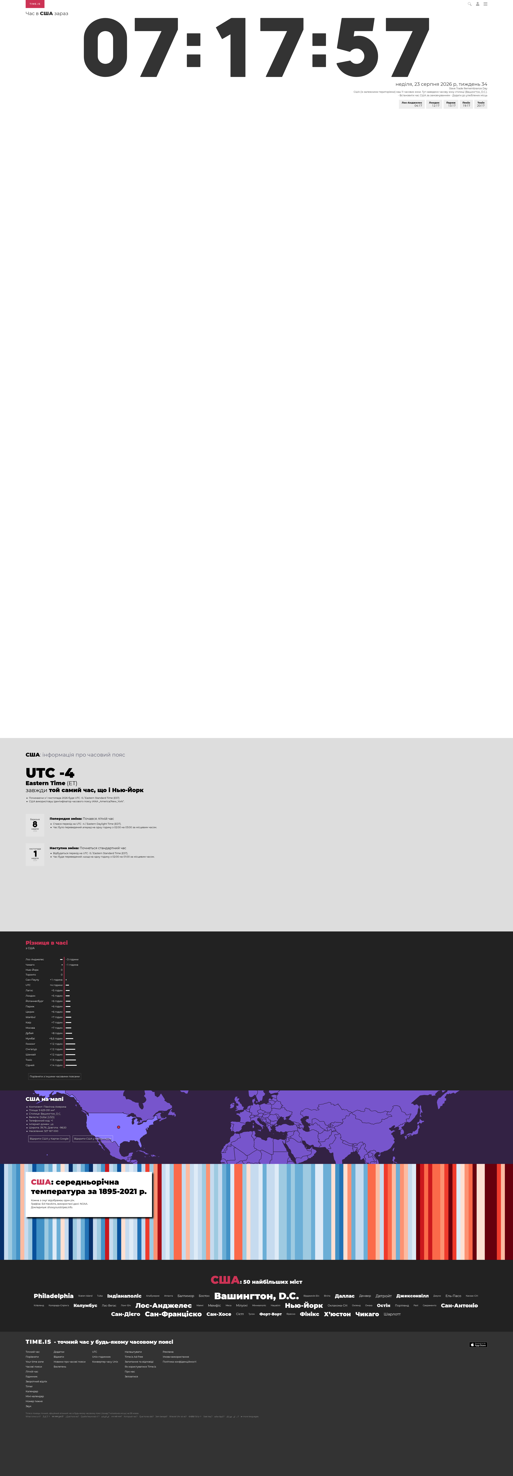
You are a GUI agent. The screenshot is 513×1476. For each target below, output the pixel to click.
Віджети (59, 1356)
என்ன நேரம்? (219, 1416)
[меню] (485, 4)
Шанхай (31, 1054)
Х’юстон (337, 1314)
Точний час (33, 1351)
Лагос (29, 990)
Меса (228, 1305)
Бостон (204, 1296)
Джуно (437, 1296)
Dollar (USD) (47, 1117)
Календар (32, 1391)
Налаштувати (133, 1351)
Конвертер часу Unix (105, 1361)
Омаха (368, 1305)
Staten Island (85, 1296)
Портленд (402, 1305)
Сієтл (240, 1314)
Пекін (466, 104)
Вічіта (327, 1296)
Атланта (168, 1296)
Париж (451, 104)
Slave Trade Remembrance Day (468, 88)
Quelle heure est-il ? (90, 1416)
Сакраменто (429, 1305)
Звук (28, 1406)
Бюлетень (60, 1366)
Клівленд (39, 1305)
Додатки (59, 1351)
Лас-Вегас (109, 1305)
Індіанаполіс (124, 1296)
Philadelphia (54, 1296)
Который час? (130, 1416)
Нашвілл (275, 1305)
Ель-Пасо (453, 1296)
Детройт (384, 1296)
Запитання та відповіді (139, 1361)
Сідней (30, 1065)
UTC (28, 985)
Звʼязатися (131, 1376)
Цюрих (30, 1011)
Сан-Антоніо (459, 1305)
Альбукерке (153, 1296)
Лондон (434, 104)
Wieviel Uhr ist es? (178, 1416)
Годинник (31, 1376)
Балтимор (186, 1296)
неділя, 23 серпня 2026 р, (441, 84)
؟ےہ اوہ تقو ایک (232, 1416)
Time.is (35, 4)
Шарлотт (392, 1314)
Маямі (200, 1305)
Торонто (31, 974)
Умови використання (176, 1356)
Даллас (345, 1296)
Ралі (416, 1305)
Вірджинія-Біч (311, 1296)
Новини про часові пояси (70, 1361)
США (225, 1280)
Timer (29, 1386)
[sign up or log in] (477, 5)
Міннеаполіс (259, 1305)
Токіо (481, 104)
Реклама (168, 1351)
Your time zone (35, 1361)
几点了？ (46, 1416)
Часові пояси (34, 1366)
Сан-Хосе (219, 1314)
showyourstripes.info (59, 1207)
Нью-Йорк (32, 969)
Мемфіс (214, 1305)
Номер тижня (34, 1401)
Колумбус (85, 1305)
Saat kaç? (207, 1416)
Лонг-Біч (126, 1305)
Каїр (28, 1022)
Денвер (365, 1296)
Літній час (32, 1371)
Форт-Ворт (270, 1314)
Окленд (356, 1305)
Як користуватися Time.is (140, 1366)
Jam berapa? (161, 1416)
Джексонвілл (412, 1295)
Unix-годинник (101, 1356)
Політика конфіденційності (179, 1361)
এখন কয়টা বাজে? (116, 1416)
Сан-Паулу (32, 979)
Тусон (251, 1314)
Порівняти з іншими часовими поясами (55, 1076)
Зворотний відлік (36, 1381)
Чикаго (30, 964)
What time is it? (33, 1416)
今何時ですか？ (195, 1416)
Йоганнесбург (35, 1001)
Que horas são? (146, 1416)
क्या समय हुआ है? (58, 1416)
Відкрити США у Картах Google (49, 1138)
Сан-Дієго (125, 1314)
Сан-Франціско (173, 1314)
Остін (383, 1305)
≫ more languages (250, 1416)
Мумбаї (30, 1038)
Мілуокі (242, 1305)
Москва (30, 1027)
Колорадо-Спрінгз (59, 1305)
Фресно (290, 1314)
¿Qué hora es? (72, 1416)
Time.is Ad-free (134, 1356)
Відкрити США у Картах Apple (92, 1138)
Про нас (130, 1371)
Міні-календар (35, 1396)
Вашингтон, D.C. (476, 91)
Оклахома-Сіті (337, 1305)
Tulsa (100, 1296)
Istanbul (30, 1017)
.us (51, 1124)
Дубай (29, 1033)
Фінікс (309, 1314)
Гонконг (30, 1043)
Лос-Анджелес (412, 104)
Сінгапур (31, 1049)
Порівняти (32, 1356)
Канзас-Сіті (472, 1296)
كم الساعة (105, 1416)
